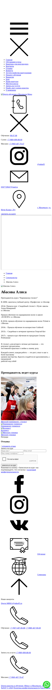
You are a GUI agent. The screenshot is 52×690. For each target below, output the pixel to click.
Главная (9, 60)
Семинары (41, 575)
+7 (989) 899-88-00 (14, 140)
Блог (8, 79)
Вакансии (10, 77)
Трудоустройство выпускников (18, 73)
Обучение (41, 554)
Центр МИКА (11, 603)
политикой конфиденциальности (18, 471)
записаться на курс (9, 465)
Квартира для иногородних (17, 64)
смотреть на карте (8, 214)
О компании (11, 90)
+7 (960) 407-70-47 (16, 144)
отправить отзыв (9, 446)
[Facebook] (19, 492)
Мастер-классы (12, 84)
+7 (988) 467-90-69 (33, 628)
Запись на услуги (13, 86)
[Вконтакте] (19, 534)
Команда (9, 71)
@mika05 (41, 164)
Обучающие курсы (13, 62)
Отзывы (9, 68)
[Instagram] (19, 513)
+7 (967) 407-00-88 (17, 628)
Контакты (10, 66)
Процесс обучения (13, 75)
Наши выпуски (12, 81)
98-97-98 (13, 136)
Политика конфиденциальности (26, 688)
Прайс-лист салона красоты (17, 88)
